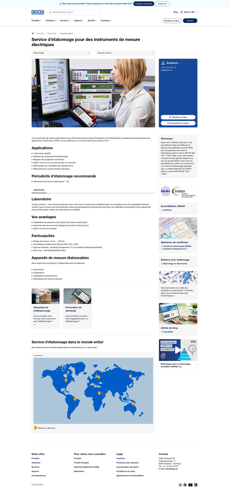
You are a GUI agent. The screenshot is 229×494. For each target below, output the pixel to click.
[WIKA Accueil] (38, 12)
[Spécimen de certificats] (178, 228)
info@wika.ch (166, 70)
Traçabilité (168, 332)
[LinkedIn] (195, 484)
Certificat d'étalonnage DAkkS (177, 246)
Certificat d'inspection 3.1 (175, 249)
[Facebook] (185, 484)
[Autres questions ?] (178, 277)
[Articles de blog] (178, 314)
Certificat (167, 210)
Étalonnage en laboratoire (175, 264)
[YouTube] (190, 484)
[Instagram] (180, 484)
